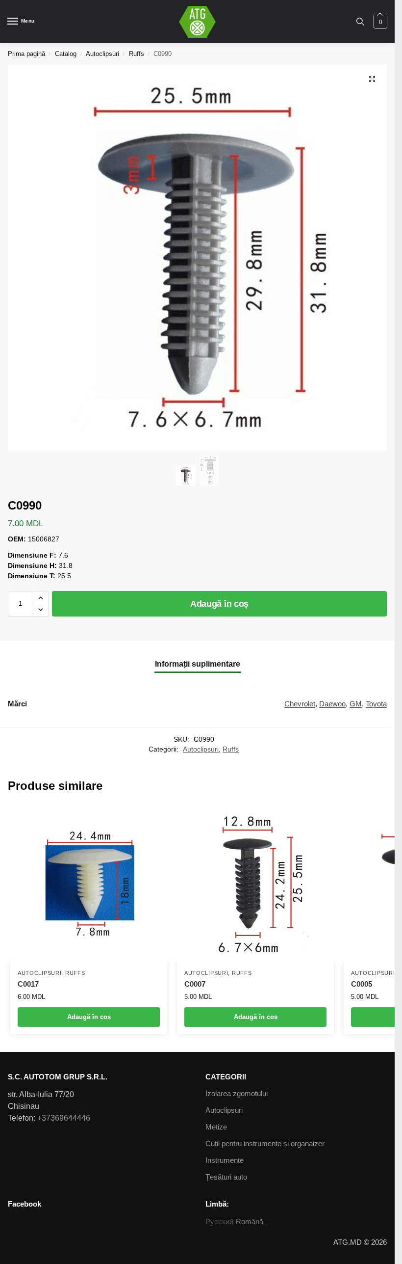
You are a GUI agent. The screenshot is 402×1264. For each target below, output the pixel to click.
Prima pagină (26, 53)
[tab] (197, 663)
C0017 (28, 984)
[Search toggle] (360, 21)
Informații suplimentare (197, 664)
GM (356, 704)
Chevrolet (299, 704)
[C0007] (255, 883)
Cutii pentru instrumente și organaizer (265, 1144)
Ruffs (136, 53)
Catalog (65, 53)
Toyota (376, 704)
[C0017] (88, 883)
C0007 (194, 984)
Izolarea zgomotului (236, 1094)
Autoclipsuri (102, 53)
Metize (216, 1127)
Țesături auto (226, 1177)
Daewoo (332, 704)
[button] (40, 598)
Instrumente (224, 1160)
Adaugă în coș (219, 604)
